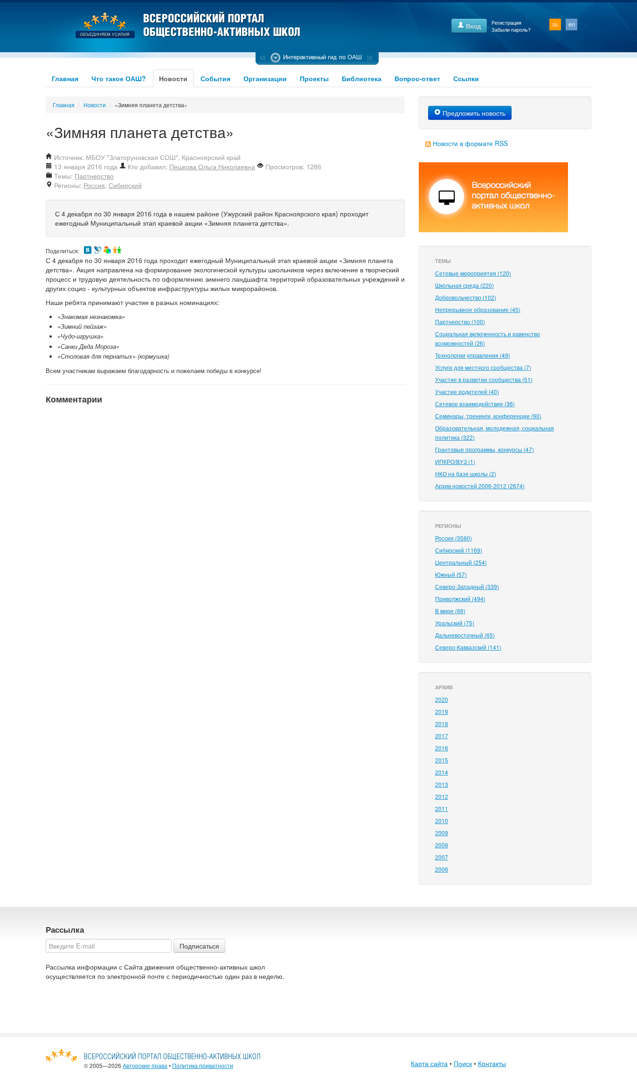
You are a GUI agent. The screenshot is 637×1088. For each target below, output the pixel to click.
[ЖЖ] (97, 250)
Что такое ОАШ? (118, 78)
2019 (441, 711)
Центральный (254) (461, 562)
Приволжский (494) (460, 599)
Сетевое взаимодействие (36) (475, 404)
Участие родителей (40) (467, 391)
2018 (441, 724)
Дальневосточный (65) (465, 635)
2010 (441, 821)
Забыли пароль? (511, 29)
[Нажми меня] (317, 58)
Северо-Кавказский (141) (468, 647)
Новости (173, 78)
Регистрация (506, 22)
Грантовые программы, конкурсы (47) (484, 449)
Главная (65, 78)
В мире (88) (450, 611)
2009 (441, 833)
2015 (441, 760)
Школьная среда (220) (464, 285)
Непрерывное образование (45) (477, 309)
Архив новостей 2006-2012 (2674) (480, 486)
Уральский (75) (454, 623)
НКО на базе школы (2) (465, 474)
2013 (441, 784)
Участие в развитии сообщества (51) (484, 379)
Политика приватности (202, 1065)
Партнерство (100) (460, 322)
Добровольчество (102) (465, 297)
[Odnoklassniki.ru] (117, 250)
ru (555, 24)
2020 (441, 699)
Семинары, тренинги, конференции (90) (488, 416)
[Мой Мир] (107, 250)
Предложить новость (473, 113)
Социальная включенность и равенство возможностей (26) (487, 338)
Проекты (314, 78)
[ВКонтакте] (87, 250)
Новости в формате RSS (470, 143)
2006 (441, 869)
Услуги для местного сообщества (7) (483, 367)
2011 (441, 808)
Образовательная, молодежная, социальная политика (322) (494, 432)
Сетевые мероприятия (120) (473, 273)
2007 (441, 857)
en (571, 24)
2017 (441, 736)
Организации (265, 78)
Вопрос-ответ (417, 78)
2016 (441, 748)
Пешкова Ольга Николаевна (212, 166)
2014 (441, 772)
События (215, 78)
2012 (441, 796)
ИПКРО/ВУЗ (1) (455, 461)
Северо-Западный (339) (467, 586)
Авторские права (145, 1065)
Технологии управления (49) (472, 355)
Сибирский (125, 185)
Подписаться (199, 945)
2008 (441, 845)
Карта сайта (429, 1063)
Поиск (463, 1063)
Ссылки (466, 78)
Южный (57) (451, 574)
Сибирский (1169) (458, 550)
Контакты (492, 1063)
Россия (94, 185)
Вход (472, 25)
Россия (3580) (453, 538)
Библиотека (361, 78)
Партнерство (94, 175)
